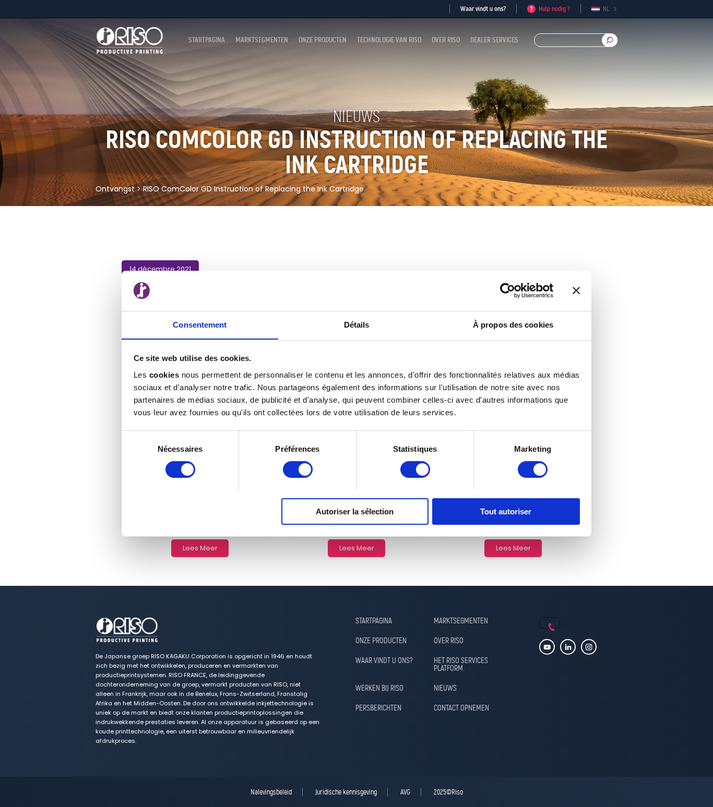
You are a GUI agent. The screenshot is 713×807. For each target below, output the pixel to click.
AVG (405, 792)
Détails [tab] (357, 324)
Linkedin (568, 647)
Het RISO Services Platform (461, 665)
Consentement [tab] (200, 324)
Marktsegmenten (261, 39)
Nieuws (445, 688)
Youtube (547, 647)
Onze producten (323, 39)
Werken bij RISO (379, 688)
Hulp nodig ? (554, 8)
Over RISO (446, 39)
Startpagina (206, 39)
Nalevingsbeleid (271, 792)
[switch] (298, 469)
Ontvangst (115, 189)
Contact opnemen (461, 708)
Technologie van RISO (389, 39)
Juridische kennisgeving (346, 792)
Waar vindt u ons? (483, 8)
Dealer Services (494, 39)
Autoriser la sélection (355, 511)
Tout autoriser (505, 511)
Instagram (589, 647)
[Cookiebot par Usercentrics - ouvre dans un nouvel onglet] (507, 290)
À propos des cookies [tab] (513, 324)
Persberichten (378, 708)
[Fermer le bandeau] (576, 290)
